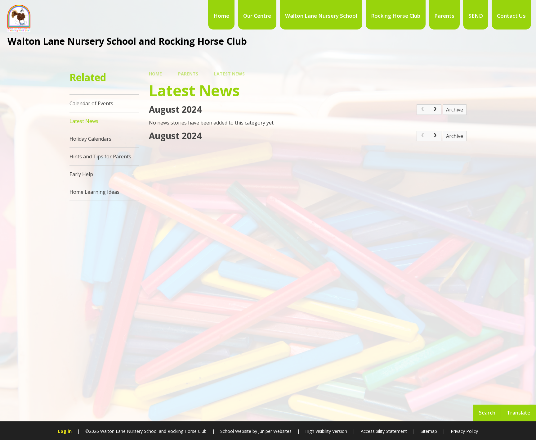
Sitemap (429, 431)
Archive (454, 109)
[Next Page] (435, 109)
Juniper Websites (275, 431)
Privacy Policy (464, 431)
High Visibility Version (326, 431)
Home (155, 74)
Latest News (229, 74)
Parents (188, 74)
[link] (423, 109)
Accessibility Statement (384, 431)
